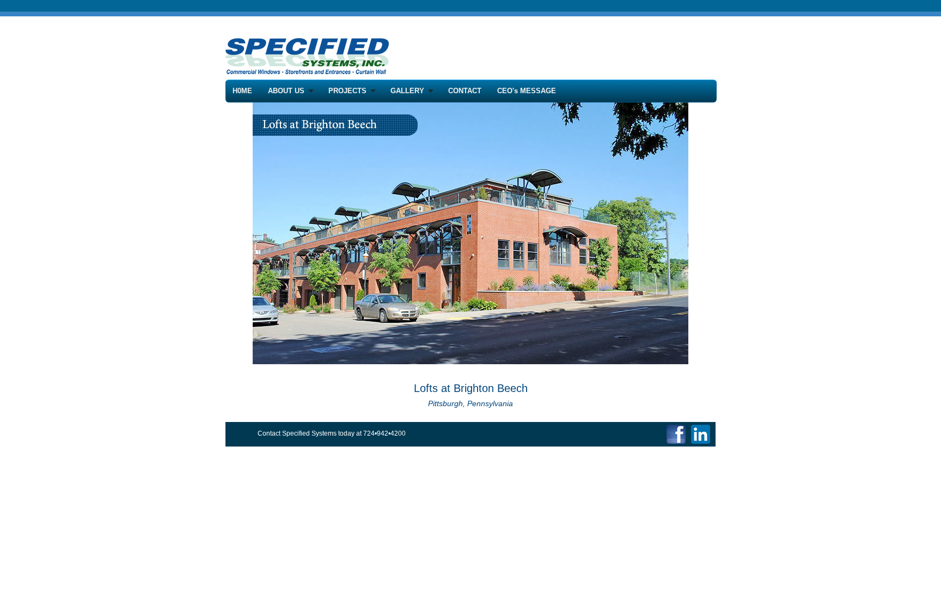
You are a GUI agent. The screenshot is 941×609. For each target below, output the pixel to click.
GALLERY (407, 91)
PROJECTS (347, 91)
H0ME (242, 91)
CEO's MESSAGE (526, 91)
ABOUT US (286, 91)
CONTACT (464, 91)
